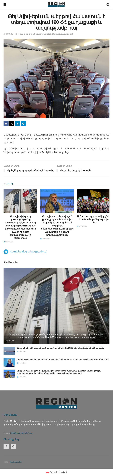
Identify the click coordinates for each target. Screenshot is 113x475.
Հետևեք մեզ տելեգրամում (28, 251)
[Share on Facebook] (6, 123)
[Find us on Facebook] (6, 446)
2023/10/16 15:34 (11, 33)
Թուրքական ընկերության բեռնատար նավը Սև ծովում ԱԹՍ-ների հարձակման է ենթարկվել (60, 348)
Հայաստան (26, 33)
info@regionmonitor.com (21, 432)
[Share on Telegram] (23, 123)
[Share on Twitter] (11, 123)
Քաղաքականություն (62, 33)
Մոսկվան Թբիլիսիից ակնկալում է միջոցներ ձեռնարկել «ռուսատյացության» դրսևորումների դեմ (63, 359)
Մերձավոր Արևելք (42, 33)
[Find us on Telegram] (13, 446)
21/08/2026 (9, 242)
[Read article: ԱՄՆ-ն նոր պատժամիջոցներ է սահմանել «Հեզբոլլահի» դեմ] (94, 201)
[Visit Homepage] (56, 4)
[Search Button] (108, 4)
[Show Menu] (5, 4)
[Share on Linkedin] (17, 123)
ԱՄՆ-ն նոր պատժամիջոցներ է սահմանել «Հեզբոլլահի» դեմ (94, 219)
